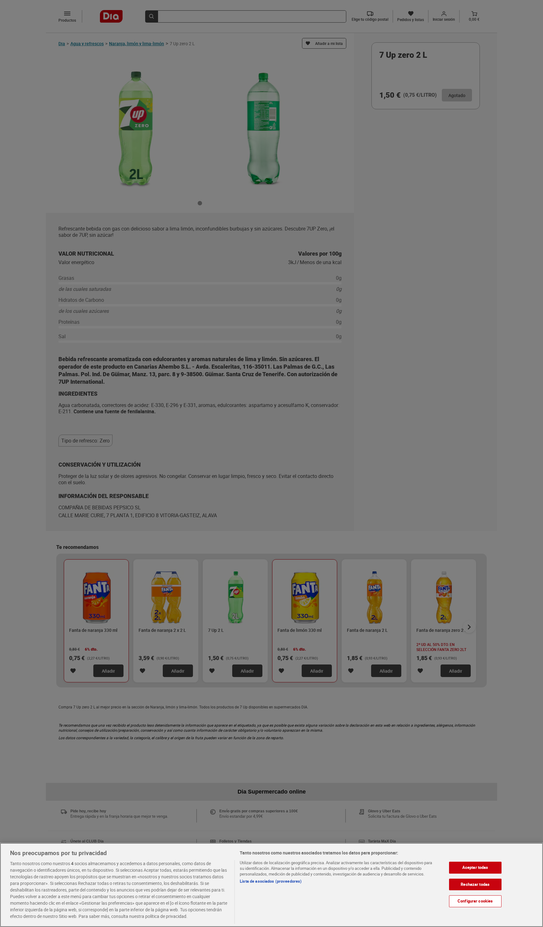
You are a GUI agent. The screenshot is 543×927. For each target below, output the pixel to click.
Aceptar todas (475, 867)
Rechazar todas (475, 884)
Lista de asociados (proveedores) (271, 881)
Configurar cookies (475, 901)
